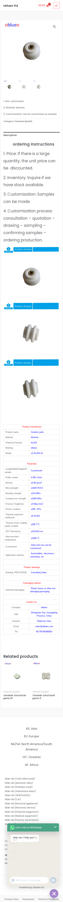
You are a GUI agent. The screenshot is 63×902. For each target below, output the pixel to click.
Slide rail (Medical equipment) (21, 816)
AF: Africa (31, 765)
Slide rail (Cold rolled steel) (20, 778)
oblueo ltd (10, 6)
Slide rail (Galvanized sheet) (20, 791)
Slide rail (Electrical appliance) (21, 803)
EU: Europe (31, 736)
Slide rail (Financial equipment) (22, 811)
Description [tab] (10, 135)
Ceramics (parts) (23, 121)
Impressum (28, 899)
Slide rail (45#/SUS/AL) (18, 795)
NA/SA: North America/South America (31, 746)
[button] (54, 27)
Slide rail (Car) (13, 799)
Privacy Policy (12, 899)
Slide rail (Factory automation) (22, 820)
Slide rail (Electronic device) (20, 807)
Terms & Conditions (48, 899)
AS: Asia (31, 729)
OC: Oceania (31, 757)
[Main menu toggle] (56, 5)
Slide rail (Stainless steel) (19, 787)
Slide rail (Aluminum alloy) (19, 783)
